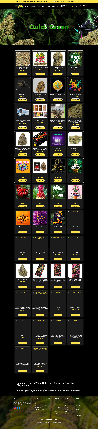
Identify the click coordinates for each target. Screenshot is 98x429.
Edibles (43, 6)
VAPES (48, 6)
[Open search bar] (78, 6)
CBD (39, 6)
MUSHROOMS (55, 6)
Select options (22, 73)
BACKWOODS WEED (64, 6)
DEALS (71, 6)
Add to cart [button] (75, 73)
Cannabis (27, 6)
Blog (76, 6)
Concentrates (33, 6)
